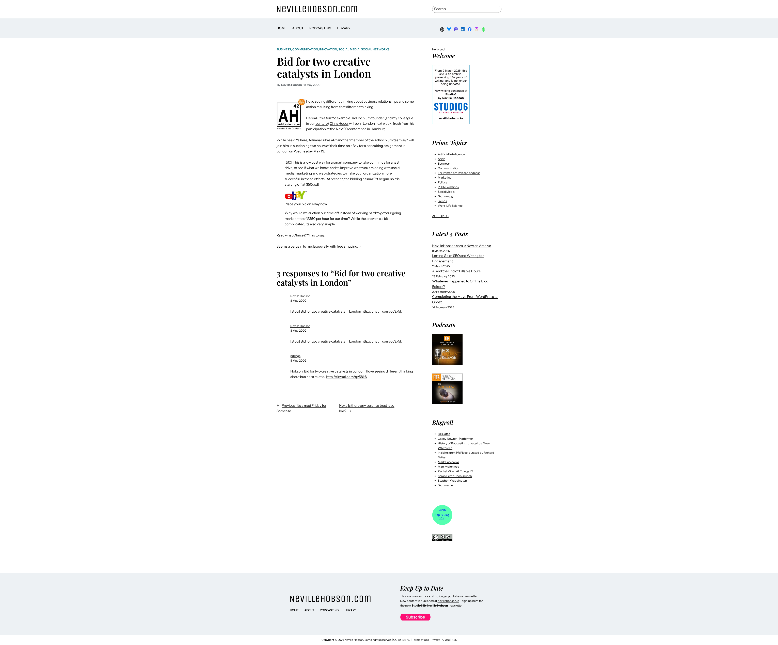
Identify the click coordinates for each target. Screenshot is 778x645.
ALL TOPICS (440, 216)
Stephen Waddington (452, 480)
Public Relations (448, 187)
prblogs (295, 356)
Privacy (435, 639)
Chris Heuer (339, 123)
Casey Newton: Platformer (455, 439)
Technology (445, 196)
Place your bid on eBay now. (306, 204)
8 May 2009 (298, 300)
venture (321, 123)
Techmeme (445, 485)
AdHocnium (361, 118)
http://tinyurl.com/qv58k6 (346, 377)
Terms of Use (420, 639)
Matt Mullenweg (448, 466)
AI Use (446, 639)
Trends (442, 201)
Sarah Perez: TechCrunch (455, 476)
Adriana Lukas (319, 140)
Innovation (328, 49)
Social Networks (375, 49)
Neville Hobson (300, 326)
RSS (454, 639)
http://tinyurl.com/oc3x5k (382, 311)
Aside (441, 159)
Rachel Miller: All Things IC (455, 471)
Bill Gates (444, 434)
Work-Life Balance (450, 206)
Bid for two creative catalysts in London (324, 67)
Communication (305, 49)
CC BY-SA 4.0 (401, 639)
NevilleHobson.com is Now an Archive (461, 246)
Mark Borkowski (448, 462)
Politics (442, 182)
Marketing (445, 177)
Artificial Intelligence (451, 154)
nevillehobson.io (448, 601)
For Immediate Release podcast (459, 173)
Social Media (349, 49)
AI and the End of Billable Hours (456, 271)
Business (284, 49)
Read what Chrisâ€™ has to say (300, 235)
